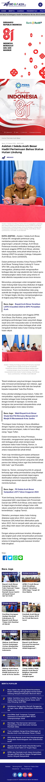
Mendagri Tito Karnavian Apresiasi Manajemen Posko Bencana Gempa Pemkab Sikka (22, 725)
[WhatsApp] (14, 556)
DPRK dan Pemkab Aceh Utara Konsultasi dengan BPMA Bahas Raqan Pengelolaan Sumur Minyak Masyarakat (24, 754)
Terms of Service (26, 769)
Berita (12, 11)
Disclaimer (15, 769)
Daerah (20, 11)
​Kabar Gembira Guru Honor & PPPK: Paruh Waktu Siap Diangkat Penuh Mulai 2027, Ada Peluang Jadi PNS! (25, 700)
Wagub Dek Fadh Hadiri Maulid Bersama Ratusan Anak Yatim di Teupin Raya (24, 747)
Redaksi (7, 766)
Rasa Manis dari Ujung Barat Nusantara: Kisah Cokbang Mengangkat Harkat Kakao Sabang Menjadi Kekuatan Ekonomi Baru (25, 691)
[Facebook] (4, 556)
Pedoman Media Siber (31, 766)
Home (3, 11)
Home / (4, 138)
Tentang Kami (17, 766)
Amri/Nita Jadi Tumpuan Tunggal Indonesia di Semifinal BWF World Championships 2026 (22, 716)
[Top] (41, 778)
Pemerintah (32, 11)
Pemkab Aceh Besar (13, 138)
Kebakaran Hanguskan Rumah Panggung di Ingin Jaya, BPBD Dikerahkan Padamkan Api (25, 708)
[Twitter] (9, 556)
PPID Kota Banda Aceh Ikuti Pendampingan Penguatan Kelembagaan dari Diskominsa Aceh (25, 739)
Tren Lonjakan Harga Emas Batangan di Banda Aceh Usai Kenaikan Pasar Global (24, 732)
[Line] (19, 556)
